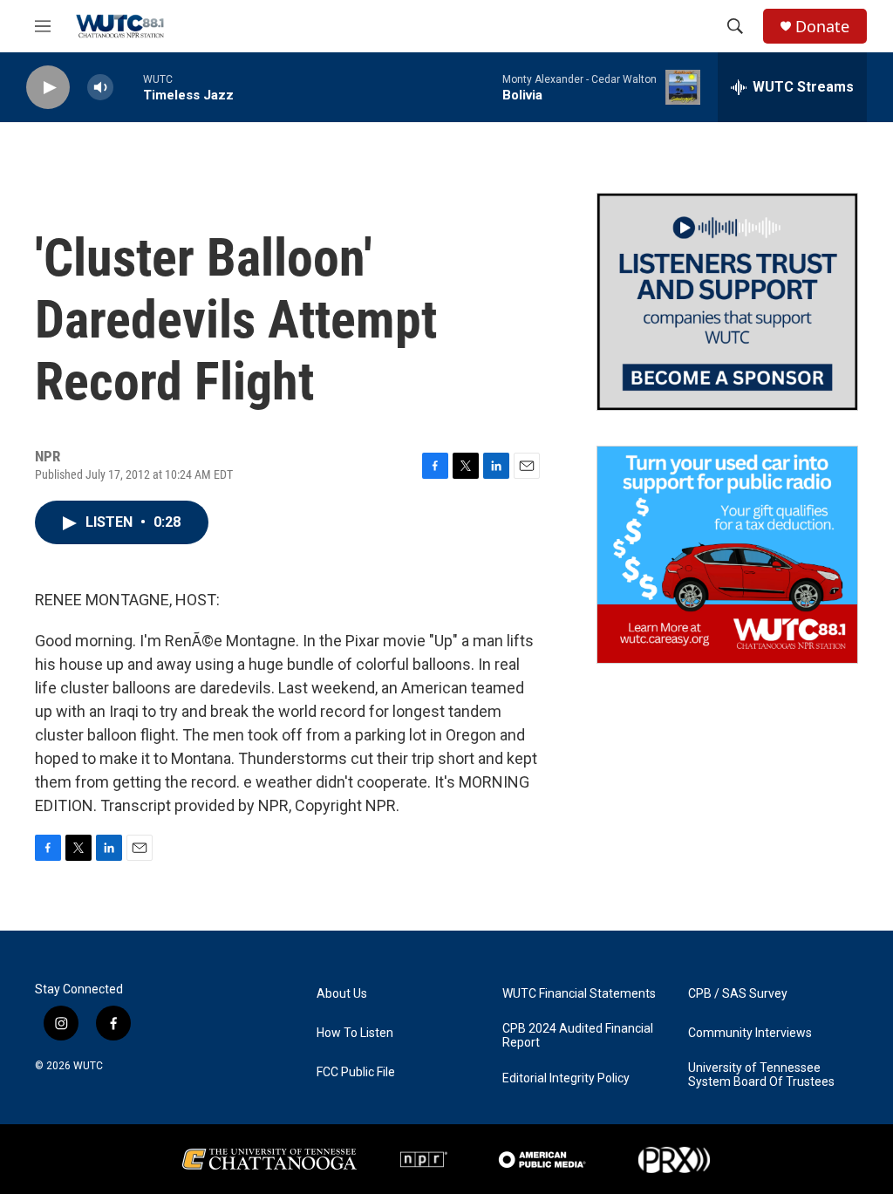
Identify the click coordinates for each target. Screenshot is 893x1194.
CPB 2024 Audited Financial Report (577, 1035)
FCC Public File (356, 1072)
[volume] (100, 87)
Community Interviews (750, 1033)
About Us (342, 993)
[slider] (128, 87)
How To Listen (355, 1033)
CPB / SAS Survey (737, 993)
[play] (48, 88)
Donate (822, 26)
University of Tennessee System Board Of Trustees (761, 1074)
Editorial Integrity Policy (566, 1078)
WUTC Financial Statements (579, 993)
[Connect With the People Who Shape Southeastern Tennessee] (727, 302)
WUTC (88, 1066)
